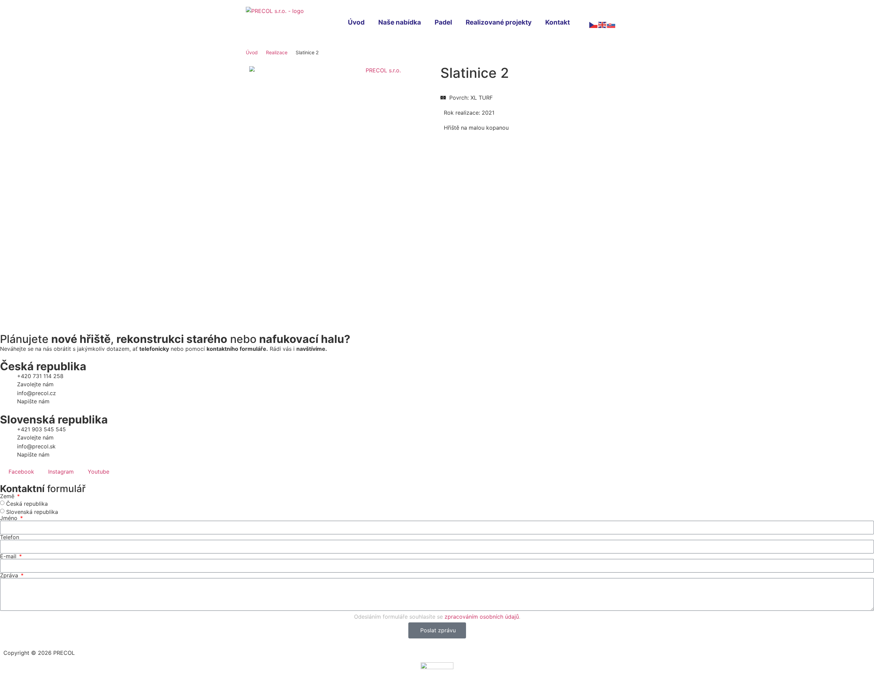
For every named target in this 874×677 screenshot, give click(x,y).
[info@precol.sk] (8, 450)
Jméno (9, 518)
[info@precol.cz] (8, 397)
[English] (602, 24)
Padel (443, 22)
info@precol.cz (36, 393)
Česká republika (27, 503)
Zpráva (10, 575)
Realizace (276, 52)
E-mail (9, 556)
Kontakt (557, 22)
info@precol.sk (36, 446)
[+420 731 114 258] (8, 380)
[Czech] (593, 24)
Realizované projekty (499, 22)
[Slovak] (611, 24)
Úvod (356, 22)
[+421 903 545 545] (8, 433)
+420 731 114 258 (40, 376)
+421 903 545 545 (41, 429)
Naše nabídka (399, 22)
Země (8, 496)
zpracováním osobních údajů (482, 616)
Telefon (9, 537)
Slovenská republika (32, 511)
